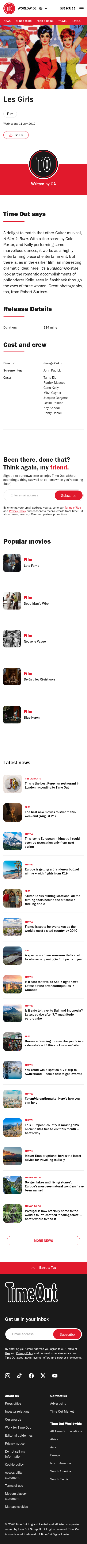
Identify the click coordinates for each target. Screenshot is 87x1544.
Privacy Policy (17, 511)
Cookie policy (14, 1465)
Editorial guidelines (19, 1436)
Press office (13, 1404)
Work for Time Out (18, 1428)
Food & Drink (45, 21)
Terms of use (14, 1486)
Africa (54, 1439)
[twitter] (43, 1375)
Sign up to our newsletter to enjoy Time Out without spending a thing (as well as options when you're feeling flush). (43, 480)
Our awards (13, 1420)
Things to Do (24, 21)
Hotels (76, 21)
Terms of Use (73, 508)
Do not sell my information (15, 1454)
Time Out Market (62, 1412)
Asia (53, 1447)
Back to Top (47, 1268)
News (7, 21)
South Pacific (59, 1479)
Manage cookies (16, 1507)
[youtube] (54, 1375)
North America (60, 1463)
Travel (62, 21)
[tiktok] (19, 1375)
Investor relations (17, 1412)
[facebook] (31, 1375)
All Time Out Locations (66, 1431)
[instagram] (7, 1375)
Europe (55, 1455)
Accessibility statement (13, 1475)
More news (43, 1241)
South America (60, 1471)
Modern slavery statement (16, 1496)
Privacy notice (14, 1444)
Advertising (58, 1404)
